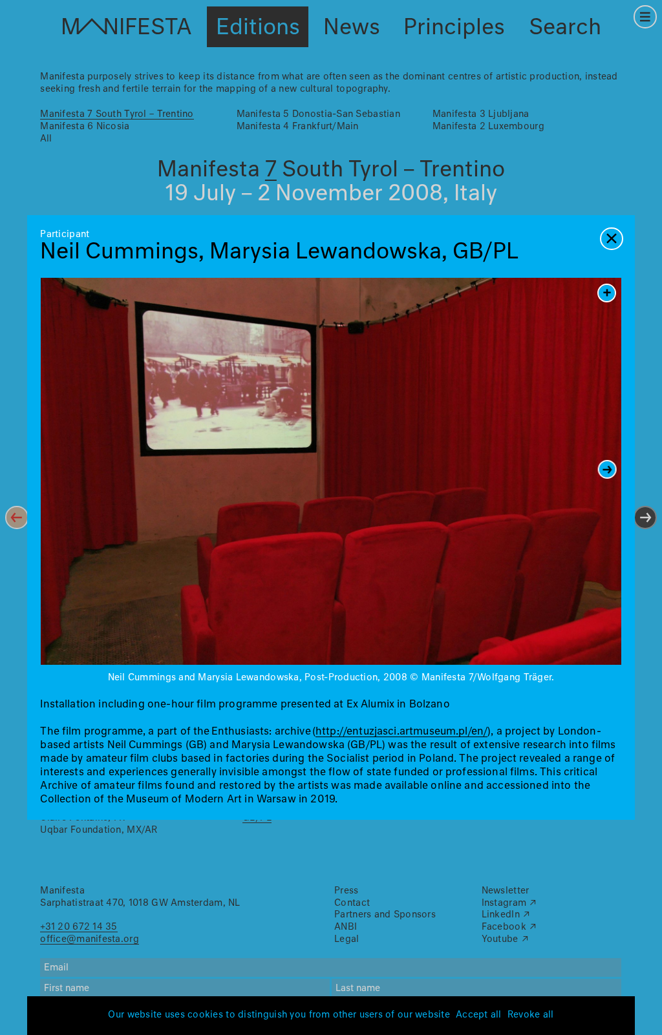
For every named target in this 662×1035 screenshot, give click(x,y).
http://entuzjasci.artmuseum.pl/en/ (401, 732)
